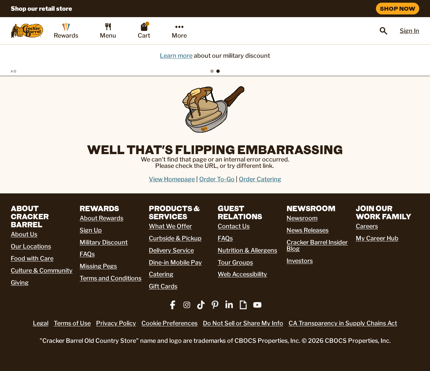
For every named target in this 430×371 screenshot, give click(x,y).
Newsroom (302, 218)
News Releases (308, 230)
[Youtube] (257, 304)
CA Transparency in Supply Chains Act (343, 323)
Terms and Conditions (110, 278)
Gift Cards (163, 286)
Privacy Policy (116, 323)
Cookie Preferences (169, 323)
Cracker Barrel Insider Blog (317, 245)
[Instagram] (186, 304)
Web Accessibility (242, 274)
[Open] (383, 31)
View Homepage (172, 179)
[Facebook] (172, 304)
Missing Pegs (98, 266)
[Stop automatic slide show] (21, 71)
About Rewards (101, 218)
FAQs (87, 254)
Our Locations (31, 246)
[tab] (212, 71)
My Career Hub (377, 238)
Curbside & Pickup (175, 238)
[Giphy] (243, 304)
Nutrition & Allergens (247, 250)
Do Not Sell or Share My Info (243, 323)
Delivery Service (171, 250)
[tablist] (215, 71)
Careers (367, 226)
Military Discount (104, 242)
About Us (24, 234)
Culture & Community (42, 270)
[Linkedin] (229, 304)
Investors (300, 260)
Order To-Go (216, 179)
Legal (40, 323)
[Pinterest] (215, 304)
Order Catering (260, 179)
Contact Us (234, 226)
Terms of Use (72, 323)
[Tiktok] (201, 304)
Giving (20, 282)
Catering (161, 274)
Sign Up (91, 230)
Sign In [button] (409, 30)
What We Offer (170, 226)
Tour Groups (235, 262)
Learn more (176, 55)
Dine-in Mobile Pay (175, 262)
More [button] (179, 35)
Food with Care (32, 258)
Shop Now (397, 8)
